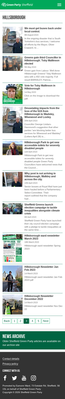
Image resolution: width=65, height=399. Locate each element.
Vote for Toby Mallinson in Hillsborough (32, 94)
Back (7, 321)
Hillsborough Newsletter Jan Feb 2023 (32, 278)
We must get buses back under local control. (32, 41)
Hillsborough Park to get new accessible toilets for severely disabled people (32, 155)
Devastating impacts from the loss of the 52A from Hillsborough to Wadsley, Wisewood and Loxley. (32, 122)
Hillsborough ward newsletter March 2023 (32, 248)
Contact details (11, 358)
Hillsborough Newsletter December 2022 (32, 304)
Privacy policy (10, 363)
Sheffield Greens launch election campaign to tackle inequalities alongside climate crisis (32, 217)
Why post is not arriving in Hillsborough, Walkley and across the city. (32, 186)
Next (45, 321)
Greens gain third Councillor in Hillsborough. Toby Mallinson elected (32, 69)
